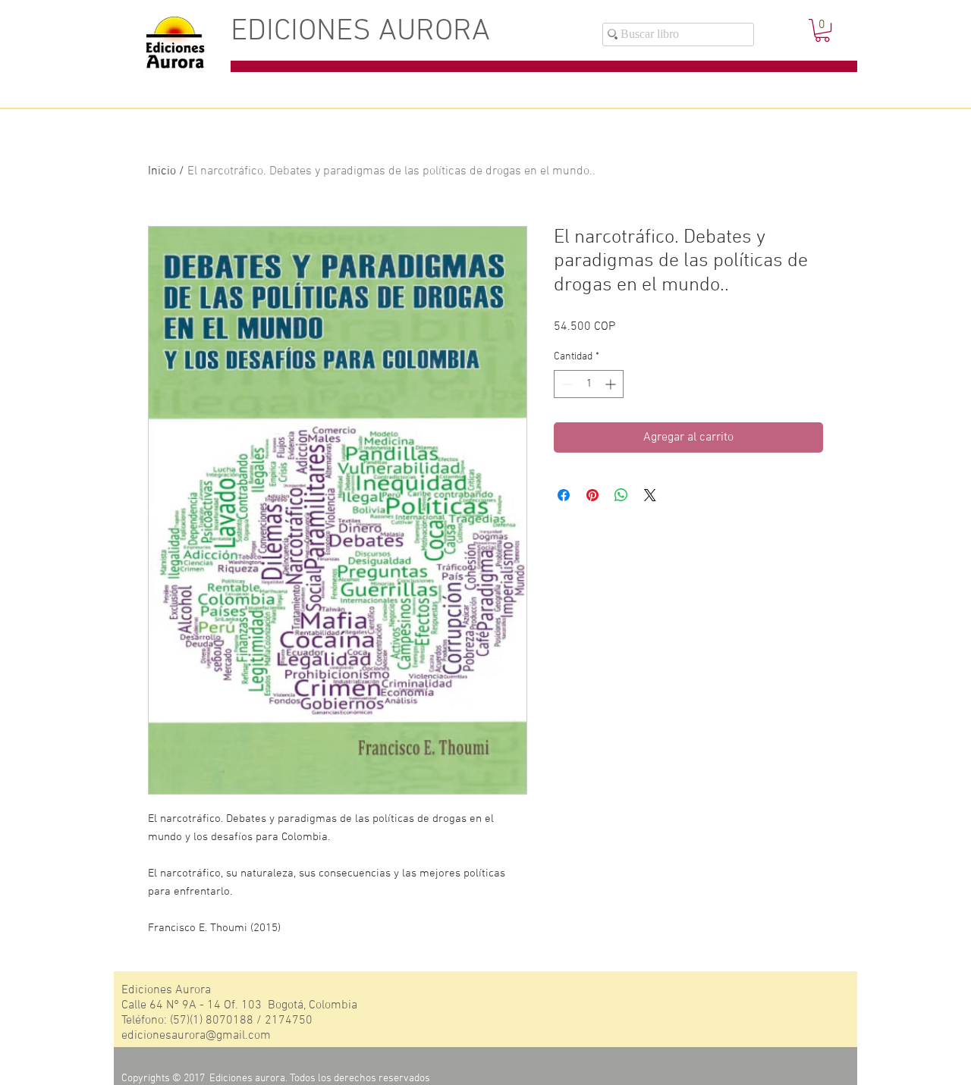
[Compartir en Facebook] (564, 495)
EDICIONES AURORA (360, 32)
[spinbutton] (588, 384)
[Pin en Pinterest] (592, 495)
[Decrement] (565, 384)
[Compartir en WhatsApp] (621, 495)
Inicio (162, 171)
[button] (822, 30)
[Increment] (611, 384)
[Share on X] (650, 495)
